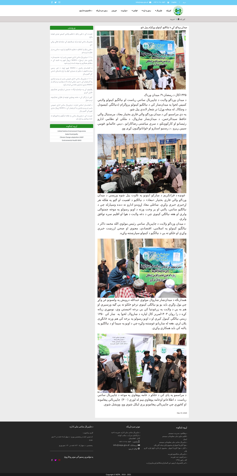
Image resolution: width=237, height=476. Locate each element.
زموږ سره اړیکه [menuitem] (102, 11)
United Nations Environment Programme (72, 131)
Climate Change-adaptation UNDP (71, 137)
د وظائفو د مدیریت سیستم (177, 433)
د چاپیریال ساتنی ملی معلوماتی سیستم (173, 442)
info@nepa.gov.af (142, 2)
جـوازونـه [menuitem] (124, 11)
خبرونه (172, 19)
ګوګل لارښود (133, 449)
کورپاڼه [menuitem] (168, 11)
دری (184, 2)
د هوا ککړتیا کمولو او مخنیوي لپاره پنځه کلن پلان (170, 445)
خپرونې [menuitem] (114, 11)
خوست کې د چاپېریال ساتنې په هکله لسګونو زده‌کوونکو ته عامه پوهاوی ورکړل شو (71, 117)
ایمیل (185, 439)
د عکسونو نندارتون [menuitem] (85, 11)
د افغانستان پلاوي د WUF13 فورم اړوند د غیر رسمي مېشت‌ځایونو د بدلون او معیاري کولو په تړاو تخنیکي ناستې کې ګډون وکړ (71, 70)
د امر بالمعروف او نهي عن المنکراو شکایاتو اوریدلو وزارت (166, 463)
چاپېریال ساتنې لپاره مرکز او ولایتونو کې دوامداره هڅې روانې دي (71, 43)
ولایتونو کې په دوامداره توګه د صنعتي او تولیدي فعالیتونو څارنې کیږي (71, 91)
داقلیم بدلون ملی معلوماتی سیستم (174, 436)
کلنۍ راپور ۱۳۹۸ (181, 460)
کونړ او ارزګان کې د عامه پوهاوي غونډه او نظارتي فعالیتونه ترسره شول (71, 99)
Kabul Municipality (71, 134)
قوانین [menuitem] (135, 11)
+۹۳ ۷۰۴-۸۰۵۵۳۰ (160, 2)
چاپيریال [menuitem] (159, 11)
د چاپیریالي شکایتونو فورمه (177, 454)
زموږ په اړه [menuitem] (147, 11)
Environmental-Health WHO (71, 140)
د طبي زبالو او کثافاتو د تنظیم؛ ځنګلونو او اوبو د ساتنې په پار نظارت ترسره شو (71, 51)
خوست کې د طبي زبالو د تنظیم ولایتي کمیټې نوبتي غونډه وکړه (71, 35)
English (174, 2)
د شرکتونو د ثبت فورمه (179, 457)
